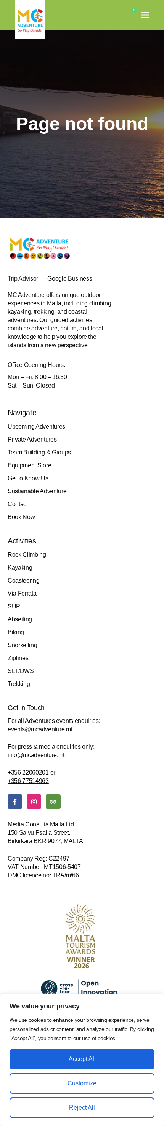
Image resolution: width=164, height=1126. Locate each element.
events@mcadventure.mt (40, 729)
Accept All (82, 1059)
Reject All (82, 1107)
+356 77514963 (28, 781)
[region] (82, 1060)
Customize (82, 1083)
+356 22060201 (28, 772)
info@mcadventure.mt (36, 755)
